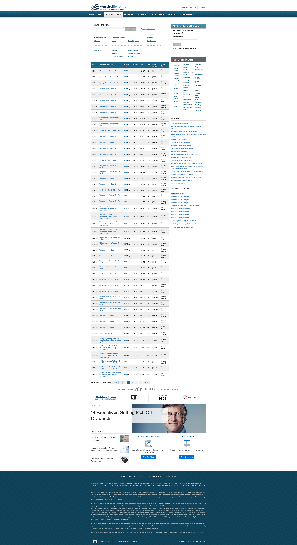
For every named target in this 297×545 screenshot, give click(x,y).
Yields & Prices (151, 44)
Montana (186, 85)
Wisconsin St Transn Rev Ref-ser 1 (110, 166)
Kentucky (176, 109)
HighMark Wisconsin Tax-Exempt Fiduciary (185, 206)
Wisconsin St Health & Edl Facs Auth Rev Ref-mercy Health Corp (108, 209)
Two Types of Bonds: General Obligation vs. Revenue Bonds (188, 135)
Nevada (185, 90)
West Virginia (199, 105)
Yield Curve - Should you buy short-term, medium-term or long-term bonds (187, 167)
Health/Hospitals (133, 50)
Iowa (175, 104)
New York (186, 102)
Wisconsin (198, 107)
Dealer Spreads (151, 47)
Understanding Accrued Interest (181, 160)
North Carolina (187, 104)
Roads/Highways (133, 41)
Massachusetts (188, 72)
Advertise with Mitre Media (126, 541)
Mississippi (186, 80)
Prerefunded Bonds (134, 47)
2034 (125, 89)
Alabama (176, 65)
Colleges (114, 50)
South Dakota (197, 82)
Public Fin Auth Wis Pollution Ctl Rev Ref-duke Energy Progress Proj (110, 348)
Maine (185, 67)
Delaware (176, 86)
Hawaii (176, 93)
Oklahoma (198, 64)
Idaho (175, 96)
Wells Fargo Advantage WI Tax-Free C (183, 224)
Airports (114, 53)
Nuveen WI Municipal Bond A (180, 209)
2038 (125, 148)
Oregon (197, 67)
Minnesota (186, 77)
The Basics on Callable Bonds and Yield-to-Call (186, 163)
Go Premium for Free (188, 7)
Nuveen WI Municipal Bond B (180, 212)
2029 (125, 262)
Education (141, 14)
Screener (128, 14)
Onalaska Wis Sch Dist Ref (108, 274)
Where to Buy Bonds (178, 183)
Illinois (176, 99)
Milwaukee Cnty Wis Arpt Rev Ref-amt (109, 238)
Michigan (186, 75)
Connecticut (177, 81)
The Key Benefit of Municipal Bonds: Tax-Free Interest (186, 127)
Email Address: (178, 37)
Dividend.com (105, 398)
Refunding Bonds (117, 56)
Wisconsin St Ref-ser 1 (107, 142)
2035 (125, 95)
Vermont (197, 93)
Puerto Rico (198, 72)
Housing (131, 56)
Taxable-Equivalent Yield (179, 151)
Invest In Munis (187, 14)
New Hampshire (186, 93)
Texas (196, 88)
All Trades (97, 41)
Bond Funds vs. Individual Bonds (182, 180)
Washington (198, 102)
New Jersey (186, 97)
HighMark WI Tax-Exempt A (180, 197)
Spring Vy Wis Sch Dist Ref (109, 77)
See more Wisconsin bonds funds (181, 227)
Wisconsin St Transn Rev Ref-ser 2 (110, 196)
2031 (125, 77)
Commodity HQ (162, 398)
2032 (125, 71)
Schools (114, 47)
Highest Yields (98, 44)
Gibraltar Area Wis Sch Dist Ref (109, 118)
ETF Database (134, 398)
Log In (202, 7)
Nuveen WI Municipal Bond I (180, 218)
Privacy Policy (157, 477)
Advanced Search (148, 29)
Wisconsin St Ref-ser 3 (107, 95)
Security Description (106, 64)
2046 (125, 348)
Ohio (184, 110)
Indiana (176, 101)
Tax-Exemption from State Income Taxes (184, 154)
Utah (196, 90)
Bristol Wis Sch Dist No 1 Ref (109, 130)
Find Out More (148, 457)
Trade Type (163, 65)
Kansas (176, 106)
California (176, 76)
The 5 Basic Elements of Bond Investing (184, 131)
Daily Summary (151, 41)
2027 (125, 118)
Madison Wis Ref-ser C (107, 71)
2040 (125, 107)
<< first (115, 382)
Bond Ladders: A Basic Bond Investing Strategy (187, 171)
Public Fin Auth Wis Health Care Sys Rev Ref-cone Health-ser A (110, 340)
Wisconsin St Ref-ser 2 (107, 136)
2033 (125, 178)
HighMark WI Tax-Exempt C (180, 203)
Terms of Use (171, 477)
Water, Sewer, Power (134, 53)
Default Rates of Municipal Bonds (182, 148)
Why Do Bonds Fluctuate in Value (182, 174)
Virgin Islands (197, 96)
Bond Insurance (157, 14)
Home (91, 14)
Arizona (176, 70)
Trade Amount (154, 65)
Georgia (176, 91)
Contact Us (143, 477)
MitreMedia (147, 389)
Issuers (114, 41)
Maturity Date (126, 65)
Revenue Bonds (133, 44)
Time (93, 64)
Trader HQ (191, 398)
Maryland (186, 70)
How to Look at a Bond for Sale (181, 157)
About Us (132, 477)
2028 (125, 166)
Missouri (186, 82)
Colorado (176, 78)
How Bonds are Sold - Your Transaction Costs (186, 177)
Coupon (135, 64)
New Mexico (187, 99)
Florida (176, 88)
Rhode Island (199, 74)
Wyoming (198, 110)
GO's (113, 44)
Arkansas (176, 73)
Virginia (197, 100)
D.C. (175, 83)
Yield (148, 64)
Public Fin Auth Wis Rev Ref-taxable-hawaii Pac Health (109, 362)
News (100, 14)
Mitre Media (102, 541)
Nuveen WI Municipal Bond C (180, 215)
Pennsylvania (199, 69)
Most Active (97, 47)
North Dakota (187, 107)
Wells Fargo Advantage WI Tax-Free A (183, 221)
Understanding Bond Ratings (180, 142)
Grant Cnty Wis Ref (106, 333)
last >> (146, 382)
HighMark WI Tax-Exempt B (180, 200)
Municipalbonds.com (108, 7)
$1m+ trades (97, 50)
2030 (125, 333)
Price (141, 64)
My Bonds (172, 14)
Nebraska (186, 87)
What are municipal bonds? (180, 123)
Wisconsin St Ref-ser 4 (107, 89)
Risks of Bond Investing (179, 139)
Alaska (176, 68)
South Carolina (197, 78)
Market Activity (113, 14)
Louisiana (186, 64)
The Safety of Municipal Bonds (181, 145)
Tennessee (198, 85)
